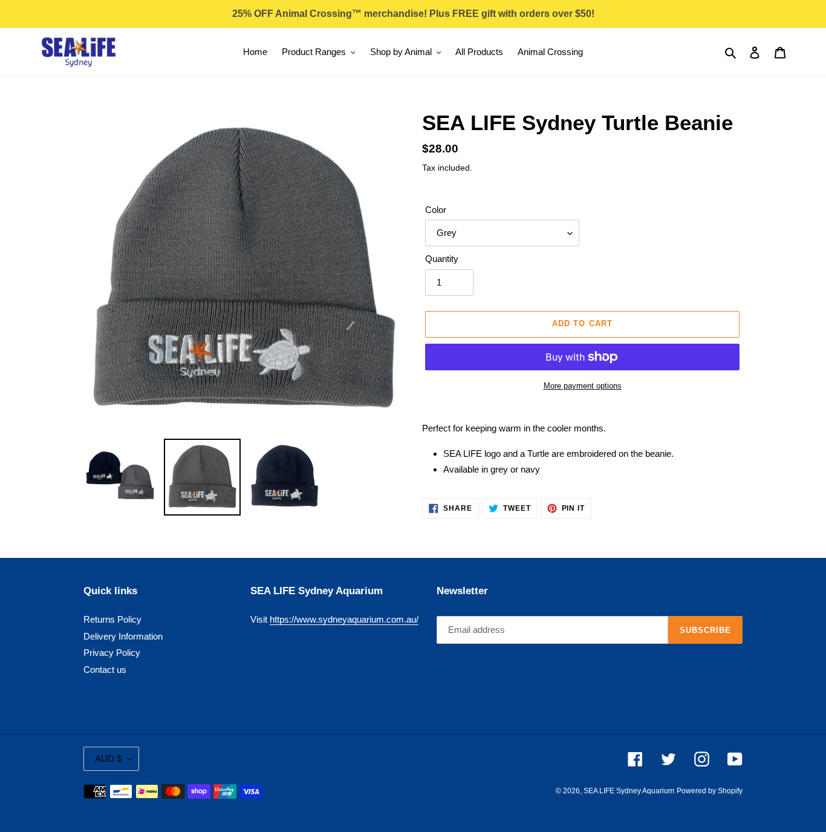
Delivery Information (123, 636)
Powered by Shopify (710, 791)
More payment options (583, 385)
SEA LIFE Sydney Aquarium (629, 791)
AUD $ (108, 758)
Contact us (104, 669)
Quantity (441, 259)
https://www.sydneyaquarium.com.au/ (344, 619)
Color (435, 210)
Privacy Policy (111, 652)
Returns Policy (112, 619)
